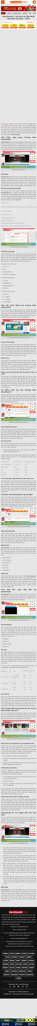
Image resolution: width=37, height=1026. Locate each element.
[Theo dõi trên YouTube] (18, 986)
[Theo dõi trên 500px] (23, 986)
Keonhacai (4, 900)
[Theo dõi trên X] (10, 986)
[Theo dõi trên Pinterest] (14, 986)
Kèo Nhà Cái (6, 915)
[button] (3, 2)
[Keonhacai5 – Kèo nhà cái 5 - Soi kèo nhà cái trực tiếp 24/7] (18, 2)
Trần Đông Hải (24, 984)
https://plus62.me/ (22, 926)
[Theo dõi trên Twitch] (27, 986)
